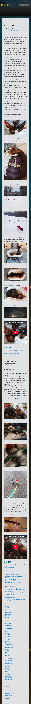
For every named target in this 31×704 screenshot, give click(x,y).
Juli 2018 (7, 666)
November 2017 (8, 679)
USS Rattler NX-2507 (13, 8)
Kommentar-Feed (9, 696)
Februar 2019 (8, 655)
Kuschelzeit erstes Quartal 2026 (12, 582)
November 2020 (8, 639)
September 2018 (9, 663)
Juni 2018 (7, 668)
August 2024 (8, 615)
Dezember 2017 (8, 677)
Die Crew (21, 8)
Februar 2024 (8, 622)
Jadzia (18, 351)
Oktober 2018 (8, 662)
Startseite (5, 8)
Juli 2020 (7, 641)
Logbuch (21, 350)
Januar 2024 (8, 623)
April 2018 (7, 671)
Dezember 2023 (8, 625)
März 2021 (7, 634)
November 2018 (8, 660)
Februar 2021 (8, 636)
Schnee (5, 353)
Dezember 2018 (8, 658)
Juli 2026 (7, 606)
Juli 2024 (7, 617)
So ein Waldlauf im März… (11, 579)
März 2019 (7, 654)
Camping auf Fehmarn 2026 (11, 574)
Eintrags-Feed (8, 695)
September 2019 (9, 647)
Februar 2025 (8, 611)
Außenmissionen (15, 350)
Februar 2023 (8, 627)
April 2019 (7, 652)
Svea (22, 566)
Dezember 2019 (8, 644)
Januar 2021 (8, 638)
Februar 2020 (8, 642)
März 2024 (7, 620)
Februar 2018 (8, 674)
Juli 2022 (7, 631)
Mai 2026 (7, 607)
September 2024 (9, 614)
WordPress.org (8, 698)
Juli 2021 (7, 633)
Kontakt (14, 15)
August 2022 (8, 630)
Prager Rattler (23, 351)
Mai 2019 (7, 650)
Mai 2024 (7, 619)
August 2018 (8, 665)
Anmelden (7, 693)
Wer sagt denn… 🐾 (9, 580)
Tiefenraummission (9, 688)
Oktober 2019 (8, 646)
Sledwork (19, 566)
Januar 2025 (8, 612)
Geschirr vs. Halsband (14, 11)
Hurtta (15, 351)
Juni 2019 (7, 649)
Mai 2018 (7, 669)
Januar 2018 (8, 676)
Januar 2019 (8, 657)
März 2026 (7, 609)
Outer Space (5, 11)
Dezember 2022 (8, 628)
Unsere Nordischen (7, 15)
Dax (13, 351)
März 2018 (7, 673)
